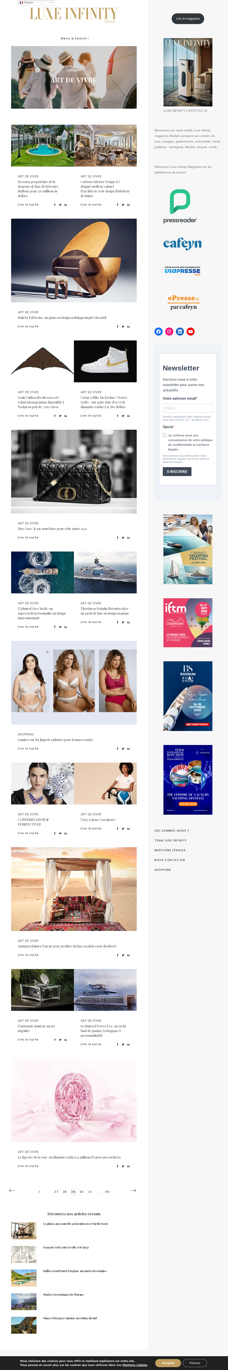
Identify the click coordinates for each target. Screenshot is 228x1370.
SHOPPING (88, 684)
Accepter (168, 1363)
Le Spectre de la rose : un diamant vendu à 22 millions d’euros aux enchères (69, 1157)
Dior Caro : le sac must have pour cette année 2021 (52, 529)
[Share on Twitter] (60, 204)
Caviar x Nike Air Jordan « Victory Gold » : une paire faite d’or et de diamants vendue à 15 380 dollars (104, 402)
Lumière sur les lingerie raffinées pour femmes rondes (55, 740)
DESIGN (105, 789)
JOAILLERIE (105, 1101)
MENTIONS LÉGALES (170, 850)
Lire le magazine (188, 18)
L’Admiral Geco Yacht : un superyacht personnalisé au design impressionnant (42, 613)
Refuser (194, 1363)
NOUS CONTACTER (170, 860)
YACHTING (57, 577)
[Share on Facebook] (55, 204)
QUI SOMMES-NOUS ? (172, 831)
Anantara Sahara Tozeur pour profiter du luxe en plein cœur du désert (67, 946)
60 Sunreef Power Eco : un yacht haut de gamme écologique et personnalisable (103, 1031)
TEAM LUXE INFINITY (171, 840)
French (28, 2)
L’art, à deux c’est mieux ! (98, 820)
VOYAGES (119, 890)
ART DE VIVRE (55, 147)
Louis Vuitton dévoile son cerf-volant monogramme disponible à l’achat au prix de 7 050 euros (41, 402)
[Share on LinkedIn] (66, 204)
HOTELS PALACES (91, 890)
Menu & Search (74, 38)
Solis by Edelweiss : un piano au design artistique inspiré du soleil (62, 318)
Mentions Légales (134, 1365)
